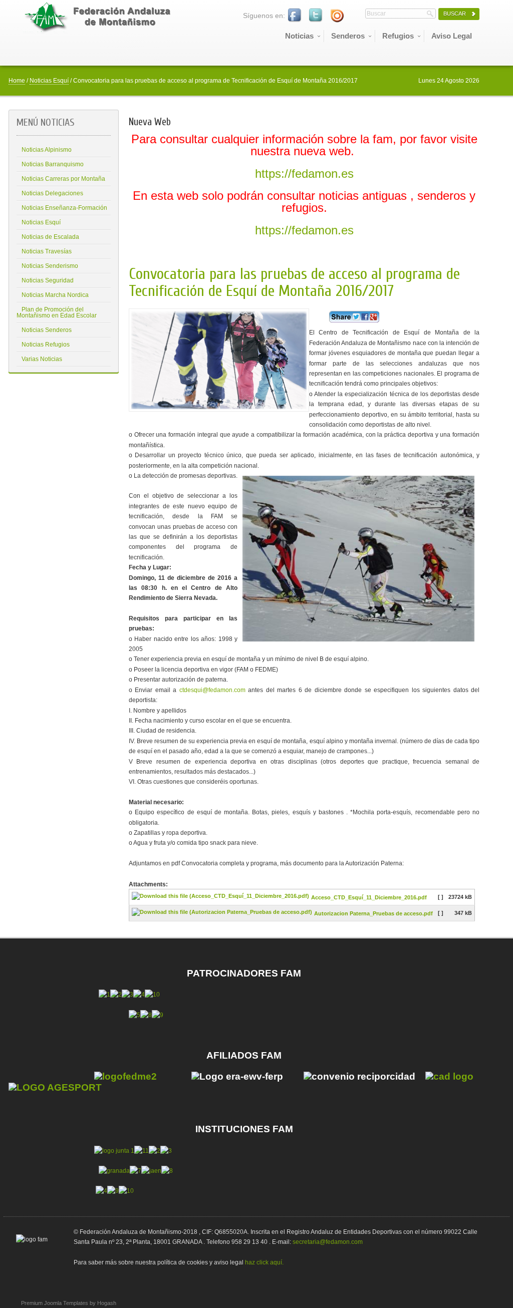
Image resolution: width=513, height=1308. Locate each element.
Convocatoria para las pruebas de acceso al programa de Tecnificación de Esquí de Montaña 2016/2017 (294, 282)
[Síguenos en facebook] (295, 16)
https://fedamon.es (304, 173)
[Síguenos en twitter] (316, 16)
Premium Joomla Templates (54, 1303)
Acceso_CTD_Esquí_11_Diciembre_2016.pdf (369, 898)
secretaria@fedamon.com (328, 1241)
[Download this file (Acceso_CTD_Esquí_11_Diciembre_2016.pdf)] (221, 898)
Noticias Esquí (49, 80)
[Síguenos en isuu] (337, 16)
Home (17, 80)
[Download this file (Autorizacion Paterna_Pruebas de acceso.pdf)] (223, 913)
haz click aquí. (264, 1262)
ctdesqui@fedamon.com (212, 690)
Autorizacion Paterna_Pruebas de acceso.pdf (373, 913)
